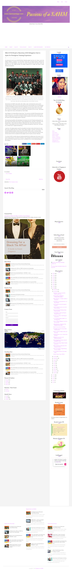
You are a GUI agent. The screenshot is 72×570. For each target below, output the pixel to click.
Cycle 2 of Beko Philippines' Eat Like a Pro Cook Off (60, 322)
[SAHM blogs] (59, 109)
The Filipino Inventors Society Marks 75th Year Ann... (60, 329)
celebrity (7, 381)
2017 (54, 375)
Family (10, 47)
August (55, 360)
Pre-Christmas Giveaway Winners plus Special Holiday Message (20, 263)
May (54, 365)
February (55, 370)
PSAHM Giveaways (56, 141)
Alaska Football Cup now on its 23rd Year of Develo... (60, 307)
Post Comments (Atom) (13, 181)
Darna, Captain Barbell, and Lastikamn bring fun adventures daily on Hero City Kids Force (24, 277)
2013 (54, 382)
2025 (54, 275)
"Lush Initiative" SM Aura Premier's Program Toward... (59, 313)
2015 (54, 378)
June (54, 363)
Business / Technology (56, 137)
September (56, 358)
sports (20, 57)
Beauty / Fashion (55, 135)
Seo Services (47, 47)
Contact (66, 1)
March (55, 369)
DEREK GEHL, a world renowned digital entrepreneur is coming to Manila (22, 298)
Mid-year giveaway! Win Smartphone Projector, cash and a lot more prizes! (22, 303)
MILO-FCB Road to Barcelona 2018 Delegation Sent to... (60, 346)
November (55, 291)
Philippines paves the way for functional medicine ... (58, 338)
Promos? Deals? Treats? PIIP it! (59, 354)
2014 (54, 380)
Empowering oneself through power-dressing (17, 294)
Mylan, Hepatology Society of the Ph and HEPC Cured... (60, 340)
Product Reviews (55, 140)
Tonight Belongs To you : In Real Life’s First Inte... (60, 335)
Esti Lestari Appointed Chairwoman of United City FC (24, 152)
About (62, 1)
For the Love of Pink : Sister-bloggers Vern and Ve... (60, 316)
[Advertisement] (36, 33)
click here (59, 96)
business (7, 389)
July (54, 361)
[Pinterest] (10, 193)
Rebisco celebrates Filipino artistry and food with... (60, 332)
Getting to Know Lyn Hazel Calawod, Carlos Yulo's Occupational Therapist (10, 151)
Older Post (41, 179)
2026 (54, 273)
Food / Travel (54, 132)
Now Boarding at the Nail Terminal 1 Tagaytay (60, 305)
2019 (54, 286)
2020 (54, 284)
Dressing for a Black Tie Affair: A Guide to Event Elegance (17, 215)
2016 (54, 376)
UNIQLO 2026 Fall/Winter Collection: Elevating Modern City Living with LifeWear (23, 281)
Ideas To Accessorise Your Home (59, 327)
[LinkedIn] (12, 193)
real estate (7, 391)
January (55, 372)
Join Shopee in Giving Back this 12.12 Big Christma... (60, 302)
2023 (54, 278)
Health (16, 47)
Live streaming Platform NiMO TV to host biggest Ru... (60, 319)
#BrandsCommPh (60, 427)
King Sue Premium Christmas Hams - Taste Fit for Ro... (60, 310)
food (6, 396)
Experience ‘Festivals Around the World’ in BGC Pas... (59, 293)
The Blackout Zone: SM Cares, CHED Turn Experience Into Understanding (22, 268)
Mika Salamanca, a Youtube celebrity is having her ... (60, 299)
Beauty (30, 47)
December (55, 289)
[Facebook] (5, 193)
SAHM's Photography (38, 47)
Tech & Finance (23, 47)
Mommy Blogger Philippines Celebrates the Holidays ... (58, 296)
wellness (7, 399)
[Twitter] (8, 193)
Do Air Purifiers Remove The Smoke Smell (60, 352)
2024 (54, 277)
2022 (54, 280)
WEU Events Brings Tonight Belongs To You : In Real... (60, 349)
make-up (7, 384)
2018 (54, 288)
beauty (7, 379)
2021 (54, 282)
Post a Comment (9, 173)
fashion (7, 382)
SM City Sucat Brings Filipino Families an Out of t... (60, 343)
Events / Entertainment (56, 138)
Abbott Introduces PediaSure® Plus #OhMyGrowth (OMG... (59, 325)
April (55, 367)
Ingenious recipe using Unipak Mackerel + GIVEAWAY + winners (21, 272)
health (7, 397)
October (55, 356)
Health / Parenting (55, 134)
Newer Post (8, 179)
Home (58, 1)
